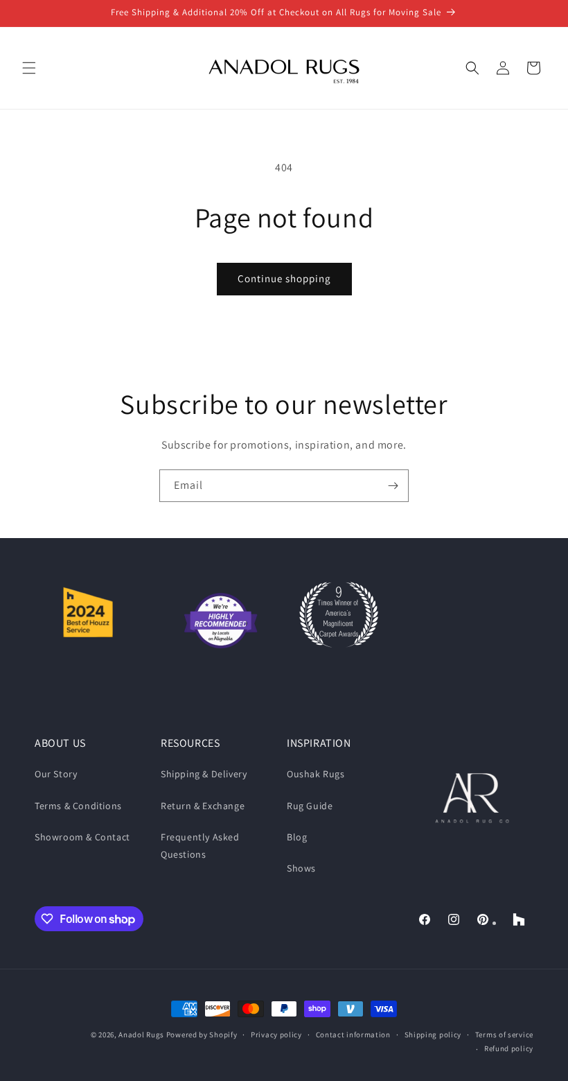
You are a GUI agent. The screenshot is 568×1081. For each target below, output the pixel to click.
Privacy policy (276, 1034)
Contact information (353, 1034)
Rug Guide (309, 805)
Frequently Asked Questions (200, 846)
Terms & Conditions (78, 805)
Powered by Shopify (202, 1034)
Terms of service (504, 1034)
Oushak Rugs (316, 774)
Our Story (56, 774)
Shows (301, 868)
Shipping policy (433, 1034)
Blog (297, 837)
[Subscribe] (393, 485)
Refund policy (508, 1048)
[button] (29, 68)
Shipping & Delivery (204, 774)
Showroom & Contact (82, 837)
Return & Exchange (203, 805)
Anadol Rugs (141, 1034)
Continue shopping (284, 278)
